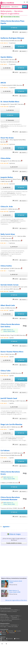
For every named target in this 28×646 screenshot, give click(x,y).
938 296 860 (7, 314)
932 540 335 (7, 91)
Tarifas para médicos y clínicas (8, 611)
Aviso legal (3, 626)
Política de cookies (13, 626)
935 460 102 (11, 110)
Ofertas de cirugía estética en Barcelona (16, 600)
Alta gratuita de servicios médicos (9, 610)
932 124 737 (15, 167)
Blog (3, 638)
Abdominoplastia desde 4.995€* (15, 581)
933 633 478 (7, 215)
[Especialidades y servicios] (6, 643)
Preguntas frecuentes (6, 620)
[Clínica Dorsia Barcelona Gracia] (24, 475)
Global (4, 634)
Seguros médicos (15, 616)
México (4, 632)
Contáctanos (13, 625)
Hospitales (14, 617)
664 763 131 (7, 187)
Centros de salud (4, 619)
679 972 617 (15, 246)
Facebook (10, 638)
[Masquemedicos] (7, 2)
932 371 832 (7, 433)
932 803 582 (7, 68)
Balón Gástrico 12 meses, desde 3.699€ (9, 330)
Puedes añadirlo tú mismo (14, 543)
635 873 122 (7, 461)
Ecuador (18, 631)
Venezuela (12, 632)
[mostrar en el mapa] (21, 40)
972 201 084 (7, 148)
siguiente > (6, 527)
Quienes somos (4, 625)
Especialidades (4, 616)
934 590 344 (7, 46)
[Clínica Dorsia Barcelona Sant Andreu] (24, 328)
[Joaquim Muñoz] (24, 181)
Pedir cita (14, 27)
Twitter (18, 638)
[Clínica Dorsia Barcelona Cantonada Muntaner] (24, 501)
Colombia (10, 631)
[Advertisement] (14, 561)
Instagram (5, 640)
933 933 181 (7, 360)
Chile (3, 631)
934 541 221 (15, 274)
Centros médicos (4, 617)
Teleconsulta (11, 120)
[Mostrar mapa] (2, 643)
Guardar (16, 32)
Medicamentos (16, 619)
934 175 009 (15, 407)
